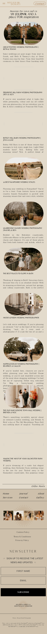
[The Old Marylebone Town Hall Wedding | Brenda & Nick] (23, 396)
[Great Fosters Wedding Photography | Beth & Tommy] (23, 33)
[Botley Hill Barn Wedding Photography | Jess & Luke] (23, 124)
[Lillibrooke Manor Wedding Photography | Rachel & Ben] (23, 214)
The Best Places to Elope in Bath (18, 273)
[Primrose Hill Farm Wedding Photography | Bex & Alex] (23, 78)
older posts (38, 486)
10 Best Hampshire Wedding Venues (19, 182)
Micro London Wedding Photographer (21, 318)
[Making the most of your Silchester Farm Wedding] (23, 444)
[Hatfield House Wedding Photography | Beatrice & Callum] (23, 349)
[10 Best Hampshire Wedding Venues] (24, 169)
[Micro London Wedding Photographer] (24, 304)
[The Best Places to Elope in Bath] (23, 259)
